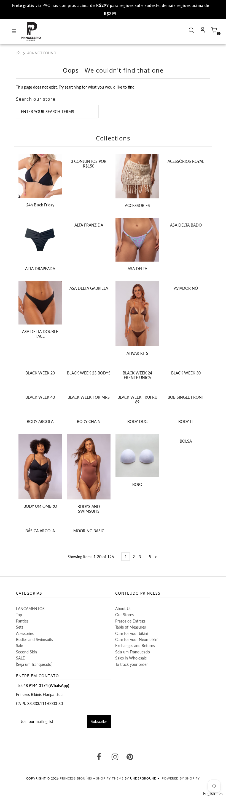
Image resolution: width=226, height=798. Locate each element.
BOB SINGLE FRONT (186, 397)
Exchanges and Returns (135, 645)
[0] (213, 31)
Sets (19, 627)
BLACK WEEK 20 (40, 373)
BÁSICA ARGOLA (40, 530)
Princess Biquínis (76, 778)
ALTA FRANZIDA (88, 225)
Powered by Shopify (181, 778)
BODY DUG (137, 421)
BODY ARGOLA (40, 421)
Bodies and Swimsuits (34, 639)
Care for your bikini (131, 633)
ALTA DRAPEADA (40, 268)
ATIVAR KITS (137, 353)
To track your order (131, 664)
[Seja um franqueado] (34, 664)
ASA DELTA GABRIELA (88, 288)
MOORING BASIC (88, 530)
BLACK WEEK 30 (186, 373)
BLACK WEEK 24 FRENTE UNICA (137, 375)
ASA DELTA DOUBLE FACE (40, 334)
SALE (20, 658)
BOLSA (186, 441)
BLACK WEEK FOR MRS (89, 397)
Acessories (25, 633)
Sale (19, 645)
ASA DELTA (137, 268)
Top (19, 614)
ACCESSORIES (137, 205)
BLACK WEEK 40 (40, 397)
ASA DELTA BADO (186, 225)
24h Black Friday (40, 205)
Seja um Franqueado (132, 652)
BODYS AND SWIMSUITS (88, 509)
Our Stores (124, 614)
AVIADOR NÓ (186, 288)
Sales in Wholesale (131, 658)
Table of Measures (130, 627)
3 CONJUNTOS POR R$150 (88, 163)
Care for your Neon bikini (136, 639)
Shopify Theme (109, 778)
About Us (123, 608)
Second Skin (26, 652)
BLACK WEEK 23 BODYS (89, 373)
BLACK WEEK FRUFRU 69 (137, 399)
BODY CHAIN (89, 421)
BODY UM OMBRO (40, 506)
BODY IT (185, 421)
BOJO (137, 484)
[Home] (19, 53)
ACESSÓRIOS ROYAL (186, 161)
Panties (22, 621)
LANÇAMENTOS (30, 608)
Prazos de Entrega (130, 621)
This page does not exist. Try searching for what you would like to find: (76, 87)
